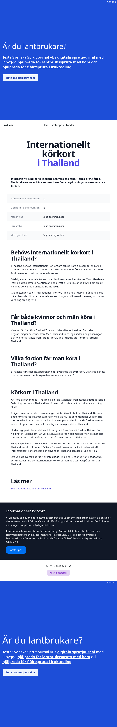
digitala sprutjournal (76, 57)
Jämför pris (57, 125)
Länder (70, 125)
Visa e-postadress (58, 572)
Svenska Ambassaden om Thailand (31, 488)
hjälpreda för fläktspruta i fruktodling (36, 66)
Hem (45, 125)
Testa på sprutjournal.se (20, 77)
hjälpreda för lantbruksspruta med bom (54, 61)
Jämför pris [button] (16, 550)
